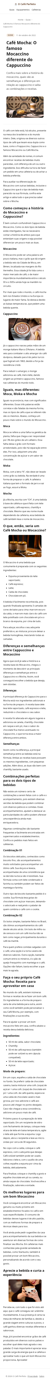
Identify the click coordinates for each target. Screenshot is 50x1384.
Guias (11, 9)
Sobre (41, 1376)
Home (20, 19)
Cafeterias (36, 9)
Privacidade (33, 1376)
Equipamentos (23, 9)
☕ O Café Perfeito (25, 4)
